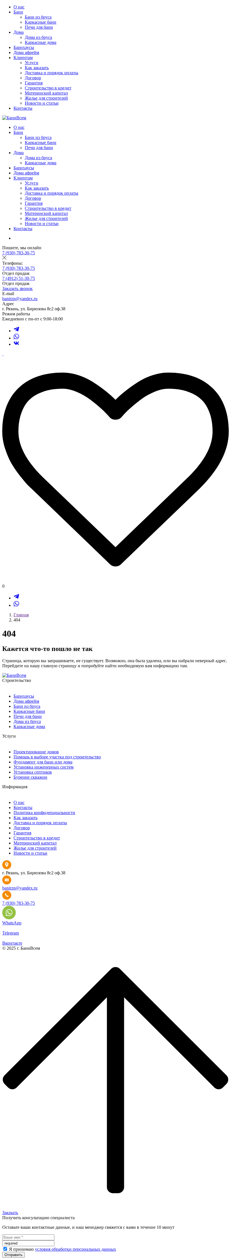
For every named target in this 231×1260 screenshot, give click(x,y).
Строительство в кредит (48, 88)
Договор (33, 77)
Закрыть (10, 1212)
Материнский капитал (46, 93)
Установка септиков (33, 772)
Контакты (23, 108)
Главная (21, 614)
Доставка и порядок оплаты (51, 72)
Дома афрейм (26, 52)
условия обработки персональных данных (75, 1249)
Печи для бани (39, 27)
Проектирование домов (36, 751)
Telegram (10, 933)
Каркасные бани (40, 22)
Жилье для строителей (46, 98)
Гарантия (34, 82)
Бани (18, 12)
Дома (19, 32)
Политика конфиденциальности (44, 812)
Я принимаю (22, 1249)
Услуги (31, 62)
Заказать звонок (17, 288)
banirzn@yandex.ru (19, 298)
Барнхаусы (24, 47)
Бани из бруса (38, 17)
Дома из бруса (38, 37)
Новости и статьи (42, 103)
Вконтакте (12, 943)
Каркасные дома (40, 42)
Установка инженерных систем (44, 767)
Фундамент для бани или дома (43, 762)
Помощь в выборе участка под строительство (57, 756)
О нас (19, 7)
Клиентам (23, 57)
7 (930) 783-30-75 (18, 252)
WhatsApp (11, 922)
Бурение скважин (30, 777)
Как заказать (37, 67)
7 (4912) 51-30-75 (18, 278)
